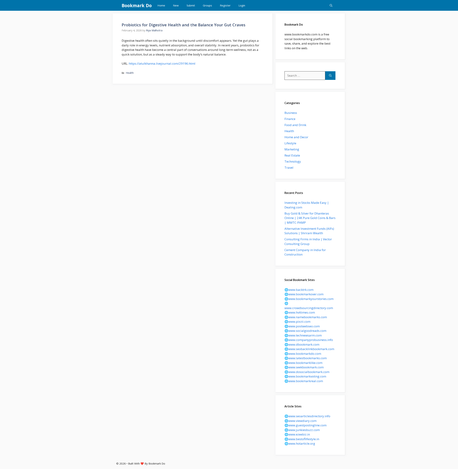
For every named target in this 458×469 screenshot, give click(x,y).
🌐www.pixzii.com (297, 321)
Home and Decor (296, 137)
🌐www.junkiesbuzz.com (302, 430)
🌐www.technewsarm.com (303, 335)
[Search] (330, 75)
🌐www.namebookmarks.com (305, 317)
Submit (191, 5)
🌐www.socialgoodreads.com (305, 331)
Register (225, 5)
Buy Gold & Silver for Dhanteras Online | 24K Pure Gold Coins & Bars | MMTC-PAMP (309, 218)
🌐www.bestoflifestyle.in (301, 439)
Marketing (291, 149)
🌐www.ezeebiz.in (297, 434)
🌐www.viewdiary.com (300, 421)
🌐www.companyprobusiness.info (308, 340)
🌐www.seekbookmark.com (304, 367)
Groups (207, 5)
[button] (331, 5)
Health (130, 72)
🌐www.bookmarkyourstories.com (308, 299)
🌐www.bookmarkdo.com (302, 354)
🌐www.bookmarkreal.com (303, 381)
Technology (292, 161)
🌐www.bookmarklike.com (303, 363)
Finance (289, 119)
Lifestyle (290, 143)
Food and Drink (295, 125)
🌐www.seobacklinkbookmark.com (309, 349)
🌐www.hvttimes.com (299, 312)
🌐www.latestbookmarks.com (305, 358)
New (176, 5)
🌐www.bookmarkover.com (303, 294)
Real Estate (292, 155)
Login (241, 5)
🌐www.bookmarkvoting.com (305, 376)
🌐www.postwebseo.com (302, 326)
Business (290, 113)
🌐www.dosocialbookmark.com (306, 372)
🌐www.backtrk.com (298, 290)
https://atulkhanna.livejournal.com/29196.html (162, 63)
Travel (288, 167)
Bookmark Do (137, 5)
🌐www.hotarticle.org (299, 443)
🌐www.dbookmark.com (301, 344)
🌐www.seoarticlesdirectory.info (307, 416)
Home (161, 5)
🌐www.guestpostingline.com (305, 425)
